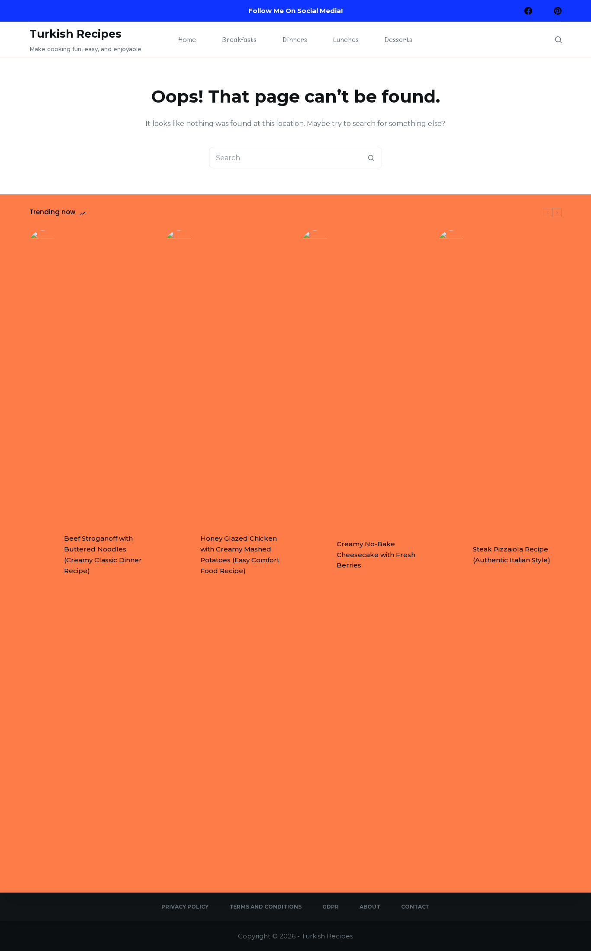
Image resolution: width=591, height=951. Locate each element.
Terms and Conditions (265, 906)
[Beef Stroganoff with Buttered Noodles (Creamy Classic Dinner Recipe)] (42, 555)
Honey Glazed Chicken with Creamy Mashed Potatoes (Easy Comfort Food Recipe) (239, 554)
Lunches (346, 39)
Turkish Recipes (75, 33)
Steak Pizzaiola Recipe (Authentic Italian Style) (511, 554)
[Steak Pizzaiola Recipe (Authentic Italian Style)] (451, 555)
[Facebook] (528, 11)
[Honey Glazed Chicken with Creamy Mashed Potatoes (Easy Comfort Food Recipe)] (179, 555)
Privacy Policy (185, 906)
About (370, 906)
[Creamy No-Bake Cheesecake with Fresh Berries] (315, 555)
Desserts (398, 39)
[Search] (558, 39)
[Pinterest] (558, 11)
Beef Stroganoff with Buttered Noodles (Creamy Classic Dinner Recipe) (103, 554)
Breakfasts (239, 39)
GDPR (330, 906)
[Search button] (371, 157)
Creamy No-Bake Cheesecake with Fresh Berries (376, 555)
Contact (415, 906)
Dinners (295, 39)
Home (187, 39)
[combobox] (285, 157)
